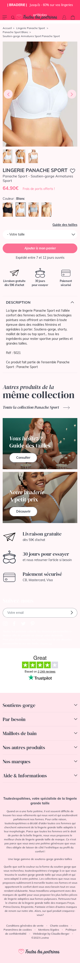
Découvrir (23, 511)
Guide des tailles (64, 225)
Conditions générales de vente (25, 925)
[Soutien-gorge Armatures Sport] (40, 94)
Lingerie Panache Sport (31, 28)
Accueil (7, 28)
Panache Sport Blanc (15, 32)
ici (50, 643)
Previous (8, 94)
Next (71, 94)
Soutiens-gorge (19, 705)
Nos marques (16, 761)
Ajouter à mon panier (40, 248)
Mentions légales (48, 929)
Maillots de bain (20, 733)
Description (18, 302)
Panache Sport (27, 367)
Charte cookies (59, 925)
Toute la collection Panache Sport (31, 407)
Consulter (23, 458)
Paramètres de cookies (18, 929)
